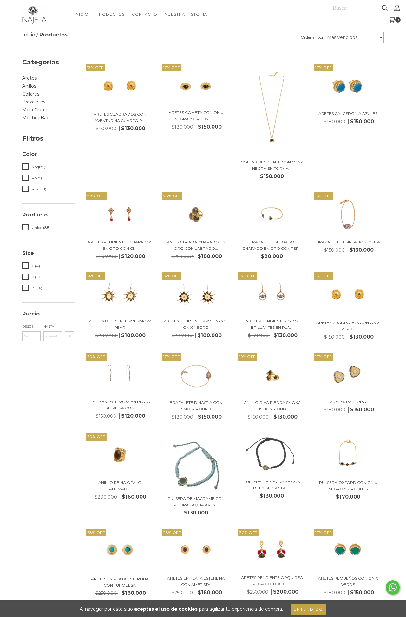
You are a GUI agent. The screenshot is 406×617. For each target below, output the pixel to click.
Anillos (29, 86)
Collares (30, 94)
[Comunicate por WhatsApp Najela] (393, 587)
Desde (28, 326)
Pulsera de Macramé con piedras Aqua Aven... (196, 501)
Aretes (29, 78)
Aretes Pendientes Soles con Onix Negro (196, 324)
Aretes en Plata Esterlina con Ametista (196, 581)
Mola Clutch (35, 110)
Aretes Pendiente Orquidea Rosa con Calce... (272, 580)
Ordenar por (312, 37)
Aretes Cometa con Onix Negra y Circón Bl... (196, 115)
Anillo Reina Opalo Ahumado (119, 485)
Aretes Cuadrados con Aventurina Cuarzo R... (120, 117)
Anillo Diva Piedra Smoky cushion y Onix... (272, 405)
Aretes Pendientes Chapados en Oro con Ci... (120, 245)
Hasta (48, 326)
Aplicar (69, 336)
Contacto (144, 14)
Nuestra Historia (186, 14)
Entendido (308, 609)
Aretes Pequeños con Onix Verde (348, 581)
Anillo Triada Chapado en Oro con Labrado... (196, 245)
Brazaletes (33, 102)
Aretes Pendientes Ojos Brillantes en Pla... (272, 324)
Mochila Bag (36, 118)
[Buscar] (385, 8)
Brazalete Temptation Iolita (348, 242)
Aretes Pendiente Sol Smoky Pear (120, 324)
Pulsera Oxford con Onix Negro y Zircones (348, 485)
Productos (110, 14)
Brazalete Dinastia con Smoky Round (196, 405)
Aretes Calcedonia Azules (347, 113)
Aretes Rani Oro (348, 401)
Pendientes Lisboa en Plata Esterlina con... (119, 404)
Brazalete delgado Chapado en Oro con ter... (272, 245)
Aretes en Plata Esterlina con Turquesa (120, 581)
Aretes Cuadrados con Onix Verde (348, 325)
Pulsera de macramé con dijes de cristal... (271, 484)
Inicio (81, 14)
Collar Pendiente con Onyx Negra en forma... (272, 165)
